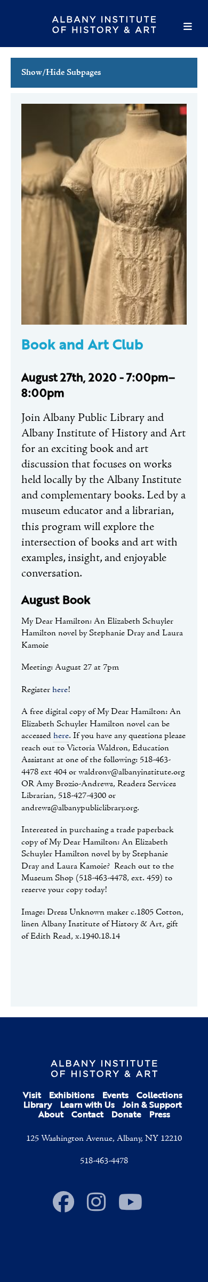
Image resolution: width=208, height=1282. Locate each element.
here (60, 690)
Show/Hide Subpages (61, 73)
